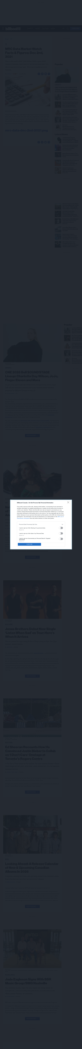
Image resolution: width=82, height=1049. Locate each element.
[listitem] (41, 524)
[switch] (61, 528)
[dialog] (41, 524)
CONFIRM (29, 544)
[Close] (68, 502)
